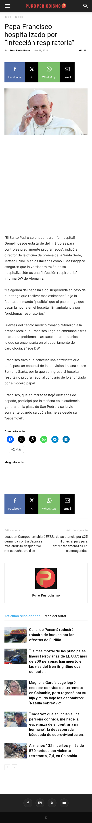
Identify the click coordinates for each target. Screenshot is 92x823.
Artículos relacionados (22, 616)
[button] (85, 6)
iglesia (19, 17)
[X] (52, 802)
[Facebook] (27, 802)
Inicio (7, 17)
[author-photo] (46, 589)
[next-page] (14, 767)
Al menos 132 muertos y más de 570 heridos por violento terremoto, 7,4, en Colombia (56, 750)
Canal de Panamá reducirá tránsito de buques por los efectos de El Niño (51, 634)
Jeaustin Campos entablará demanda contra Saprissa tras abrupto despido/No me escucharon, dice (24, 544)
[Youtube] (64, 802)
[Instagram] (40, 802)
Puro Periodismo (20, 50)
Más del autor (56, 616)
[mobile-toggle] (7, 6)
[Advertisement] (46, 187)
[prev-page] (7, 767)
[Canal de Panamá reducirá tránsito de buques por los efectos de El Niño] (15, 635)
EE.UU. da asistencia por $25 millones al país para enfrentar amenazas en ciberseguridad (67, 544)
